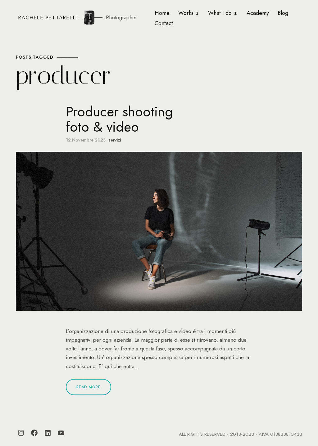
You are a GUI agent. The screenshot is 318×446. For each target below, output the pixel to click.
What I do (220, 13)
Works (185, 13)
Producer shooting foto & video (119, 119)
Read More (88, 387)
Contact (164, 23)
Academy (258, 13)
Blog (283, 13)
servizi (115, 140)
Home (162, 13)
